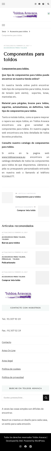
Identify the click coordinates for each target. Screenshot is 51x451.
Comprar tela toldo (11, 280)
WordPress (40, 441)
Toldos (5, 239)
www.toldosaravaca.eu (13, 157)
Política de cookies (11, 369)
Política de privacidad (13, 377)
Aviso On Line (8, 350)
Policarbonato (8, 262)
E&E (21, 441)
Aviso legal (7, 360)
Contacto (6, 342)
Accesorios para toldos (15, 48)
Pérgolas (6, 259)
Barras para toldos (11, 243)
